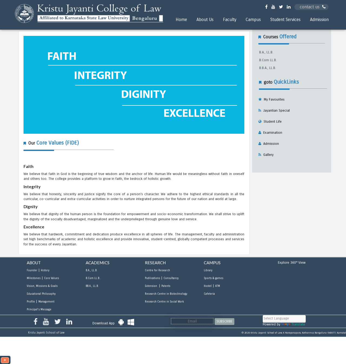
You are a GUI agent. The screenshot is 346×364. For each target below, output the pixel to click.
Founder (32, 270)
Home (181, 19)
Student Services (285, 19)
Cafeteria (209, 294)
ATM (217, 286)
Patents (165, 286)
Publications (152, 278)
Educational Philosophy (41, 294)
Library (208, 270)
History (45, 270)
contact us (310, 6)
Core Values (51, 278)
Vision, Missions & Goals (42, 286)
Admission (319, 19)
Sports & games (213, 278)
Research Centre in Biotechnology (166, 294)
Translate (298, 324)
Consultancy (171, 278)
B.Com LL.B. (268, 60)
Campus (253, 19)
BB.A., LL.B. (92, 286)
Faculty (229, 19)
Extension (151, 286)
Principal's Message (39, 309)
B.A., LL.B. (266, 52)
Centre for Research (157, 270)
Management (46, 301)
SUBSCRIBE (224, 321)
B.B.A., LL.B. (267, 68)
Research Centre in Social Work (164, 301)
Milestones (34, 278)
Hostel (208, 286)
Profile (31, 301)
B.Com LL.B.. (93, 278)
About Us (205, 19)
